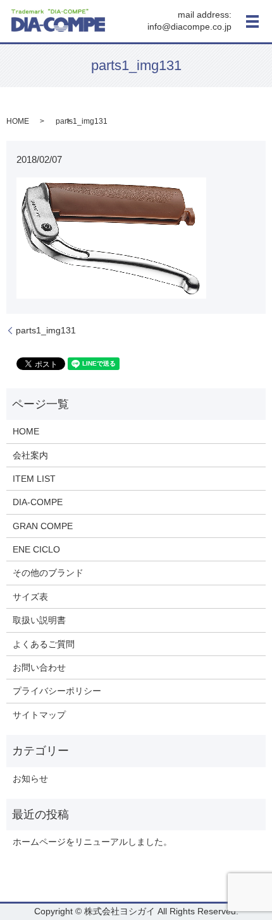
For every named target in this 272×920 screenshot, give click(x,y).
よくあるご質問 (44, 644)
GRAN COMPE (43, 526)
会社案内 (30, 455)
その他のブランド (48, 573)
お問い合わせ (39, 667)
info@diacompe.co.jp (189, 27)
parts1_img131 (46, 330)
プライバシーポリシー (57, 691)
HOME (17, 121)
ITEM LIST (34, 479)
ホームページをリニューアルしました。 (92, 842)
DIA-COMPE (38, 502)
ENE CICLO (36, 549)
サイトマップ (39, 715)
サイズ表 (30, 597)
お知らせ (30, 779)
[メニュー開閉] (252, 21)
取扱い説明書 (39, 620)
